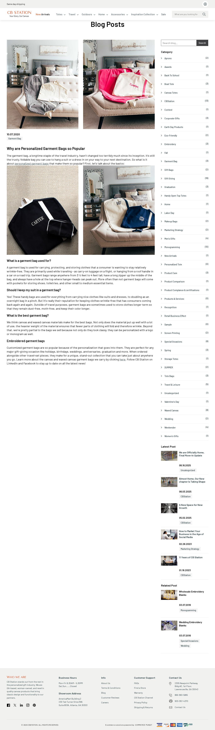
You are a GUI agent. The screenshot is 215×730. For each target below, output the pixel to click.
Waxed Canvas (171, 410)
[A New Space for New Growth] (169, 508)
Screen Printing (172, 333)
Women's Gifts (171, 436)
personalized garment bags (32, 163)
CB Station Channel (143, 697)
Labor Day (169, 213)
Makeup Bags (170, 221)
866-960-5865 (181, 695)
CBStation (169, 101)
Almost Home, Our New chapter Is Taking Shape (192, 480)
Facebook (8, 705)
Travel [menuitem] (72, 14)
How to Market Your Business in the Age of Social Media (191, 534)
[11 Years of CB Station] (169, 561)
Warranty (138, 692)
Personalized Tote (173, 264)
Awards (168, 67)
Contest (168, 109)
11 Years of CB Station (191, 557)
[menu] (101, 14)
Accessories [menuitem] (118, 14)
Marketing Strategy (173, 230)
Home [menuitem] (101, 14)
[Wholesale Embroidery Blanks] (169, 595)
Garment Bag (14, 138)
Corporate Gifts (172, 118)
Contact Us (180, 707)
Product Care (170, 273)
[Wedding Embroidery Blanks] (169, 626)
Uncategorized (171, 393)
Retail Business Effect (175, 316)
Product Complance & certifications (181, 290)
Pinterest (34, 705)
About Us (105, 683)
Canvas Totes (171, 92)
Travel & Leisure (172, 384)
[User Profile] (205, 4)
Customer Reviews (110, 697)
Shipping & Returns (143, 707)
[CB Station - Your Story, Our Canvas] (19, 14)
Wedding (168, 419)
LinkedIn (21, 705)
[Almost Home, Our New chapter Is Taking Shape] (169, 482)
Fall (166, 152)
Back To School (171, 75)
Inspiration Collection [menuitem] (143, 14)
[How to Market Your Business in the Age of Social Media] (169, 535)
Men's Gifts (169, 238)
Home (167, 204)
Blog (103, 692)
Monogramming (172, 247)
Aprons (168, 58)
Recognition (170, 307)
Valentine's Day (171, 401)
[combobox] (190, 14)
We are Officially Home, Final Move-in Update (191, 454)
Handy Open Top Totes (175, 195)
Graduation (169, 187)
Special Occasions (173, 341)
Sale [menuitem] (163, 14)
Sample (168, 324)
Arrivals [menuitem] (43, 14)
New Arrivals (170, 255)
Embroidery (170, 144)
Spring (167, 350)
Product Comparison (174, 281)
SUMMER (168, 367)
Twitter (15, 705)
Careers (105, 702)
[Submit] (204, 14)
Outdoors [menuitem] (87, 14)
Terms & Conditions (110, 688)
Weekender (170, 427)
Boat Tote (169, 84)
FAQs (136, 683)
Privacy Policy (140, 702)
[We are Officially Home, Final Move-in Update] (169, 456)
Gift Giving (169, 178)
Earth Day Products (173, 127)
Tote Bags (169, 376)
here (122, 359)
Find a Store (140, 688)
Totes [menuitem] (59, 14)
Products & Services (174, 298)
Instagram (27, 705)
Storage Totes (171, 359)
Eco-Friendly (170, 135)
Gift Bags (168, 170)
